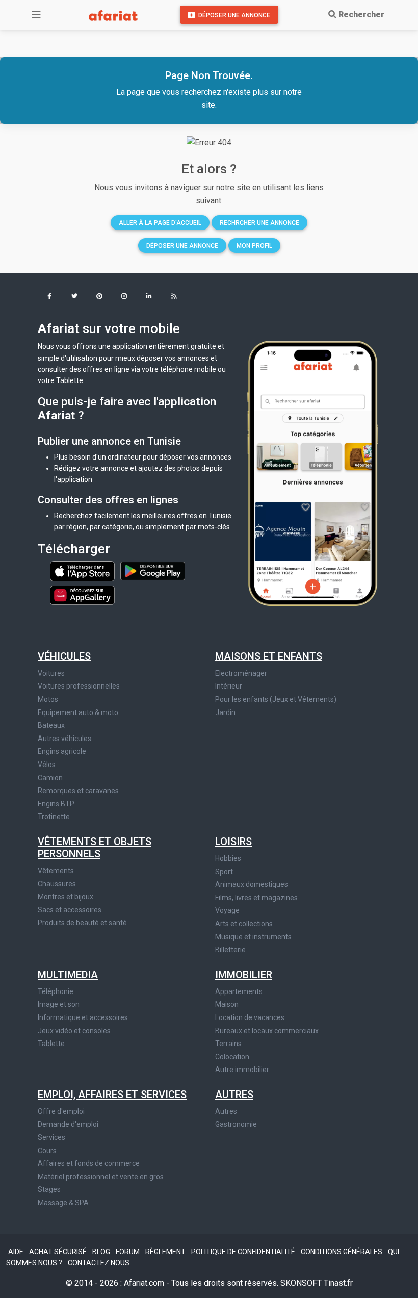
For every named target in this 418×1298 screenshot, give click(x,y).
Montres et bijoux (65, 897)
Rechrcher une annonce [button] (259, 222)
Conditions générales (342, 1252)
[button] (49, 297)
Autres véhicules (64, 738)
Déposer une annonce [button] (182, 245)
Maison (227, 1004)
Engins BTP (56, 804)
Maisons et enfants (268, 656)
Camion (50, 778)
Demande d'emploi (68, 1124)
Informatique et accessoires (83, 1017)
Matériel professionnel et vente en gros (101, 1177)
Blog (102, 1252)
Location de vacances (249, 1017)
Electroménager (241, 673)
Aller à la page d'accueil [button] (160, 222)
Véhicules (64, 656)
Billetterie (230, 950)
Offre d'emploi (61, 1111)
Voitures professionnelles (79, 686)
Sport (224, 872)
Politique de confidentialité (244, 1252)
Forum (128, 1252)
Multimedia (68, 975)
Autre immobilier (242, 1069)
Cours (47, 1151)
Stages (49, 1189)
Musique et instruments (253, 937)
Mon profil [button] (254, 245)
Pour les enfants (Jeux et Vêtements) (275, 699)
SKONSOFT (302, 1283)
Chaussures (57, 884)
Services (51, 1137)
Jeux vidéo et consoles (74, 1031)
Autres (234, 1094)
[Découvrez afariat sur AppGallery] (82, 592)
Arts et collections (244, 924)
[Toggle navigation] (36, 15)
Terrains (228, 1043)
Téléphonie (55, 991)
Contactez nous (98, 1263)
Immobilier (243, 975)
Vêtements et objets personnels (94, 847)
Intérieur (228, 686)
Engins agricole (62, 751)
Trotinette (54, 816)
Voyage (227, 910)
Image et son (59, 1004)
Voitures (51, 673)
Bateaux (51, 725)
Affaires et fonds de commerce (89, 1163)
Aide (16, 1252)
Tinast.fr (338, 1283)
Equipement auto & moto (78, 712)
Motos (48, 699)
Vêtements (56, 871)
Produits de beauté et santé (82, 923)
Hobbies (228, 858)
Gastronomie (236, 1124)
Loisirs (233, 841)
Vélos (47, 764)
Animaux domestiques (251, 884)
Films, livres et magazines (256, 898)
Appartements (239, 991)
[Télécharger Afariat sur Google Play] (152, 570)
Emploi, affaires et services (112, 1094)
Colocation (232, 1057)
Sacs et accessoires (69, 910)
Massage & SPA (63, 1203)
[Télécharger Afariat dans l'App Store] (83, 570)
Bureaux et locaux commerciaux (267, 1031)
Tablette (51, 1043)
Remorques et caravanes (78, 790)
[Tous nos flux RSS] (174, 297)
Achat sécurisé (58, 1252)
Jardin (225, 712)
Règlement (166, 1252)
